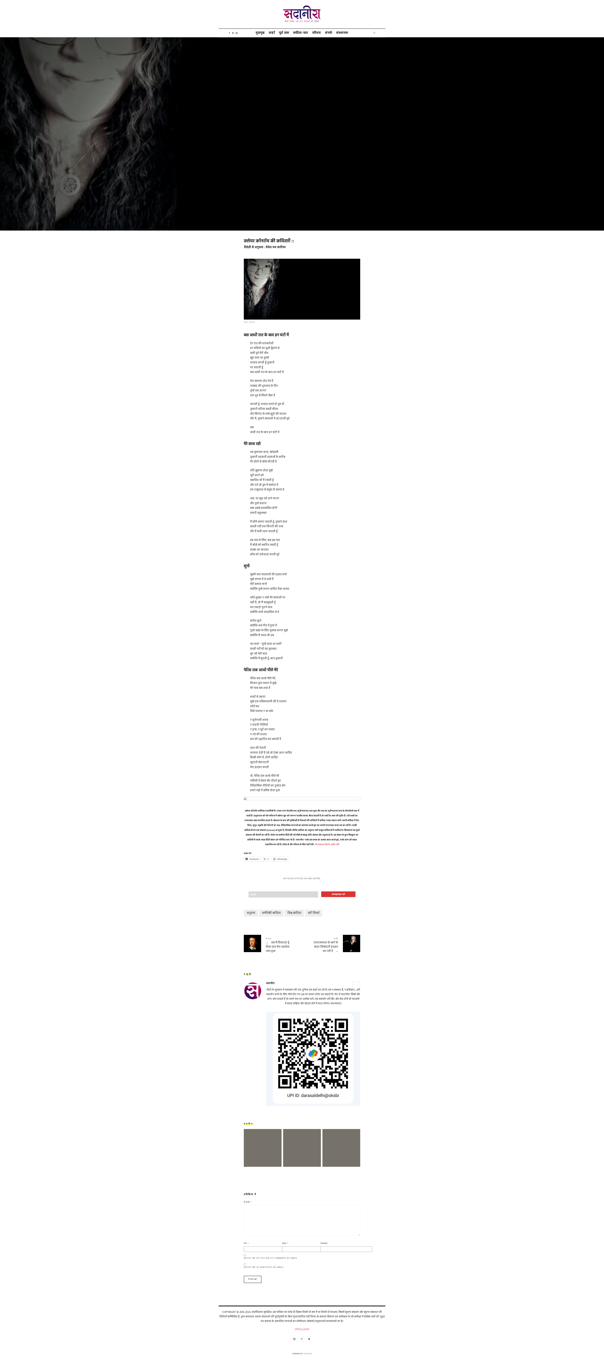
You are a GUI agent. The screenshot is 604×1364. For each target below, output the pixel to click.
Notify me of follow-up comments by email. (271, 1258)
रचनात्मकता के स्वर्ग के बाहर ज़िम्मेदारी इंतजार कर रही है (331, 945)
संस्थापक (342, 33)
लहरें (272, 33)
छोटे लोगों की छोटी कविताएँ (262, 1143)
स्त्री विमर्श (313, 913)
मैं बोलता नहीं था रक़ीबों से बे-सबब (341, 1143)
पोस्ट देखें (262, 1153)
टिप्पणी (248, 1202)
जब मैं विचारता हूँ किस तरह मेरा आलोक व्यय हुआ (273, 945)
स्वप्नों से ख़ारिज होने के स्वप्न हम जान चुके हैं (302, 1143)
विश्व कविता (294, 913)
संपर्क (328, 33)
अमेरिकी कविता (271, 913)
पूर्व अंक (284, 33)
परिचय (316, 33)
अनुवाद (251, 913)
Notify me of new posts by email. (264, 1267)
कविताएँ (291, 138)
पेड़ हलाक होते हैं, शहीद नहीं (327, 844)
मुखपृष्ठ (260, 33)
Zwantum (307, 1354)
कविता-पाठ (300, 33)
